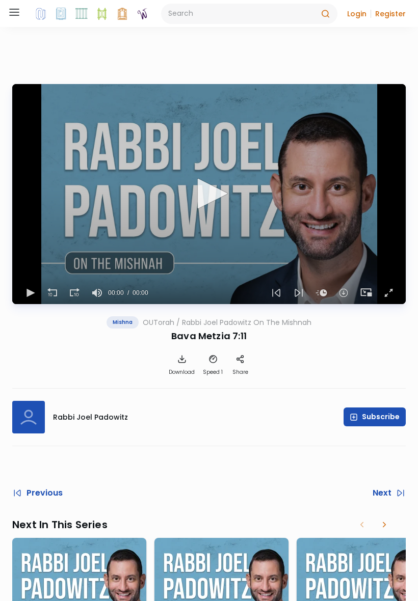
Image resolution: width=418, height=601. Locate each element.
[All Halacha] (81, 14)
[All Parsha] (102, 14)
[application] (209, 194)
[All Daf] (122, 14)
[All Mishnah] (61, 14)
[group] (97, 293)
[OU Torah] (41, 14)
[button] (357, 14)
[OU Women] (143, 14)
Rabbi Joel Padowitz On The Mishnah (246, 322)
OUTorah (158, 322)
